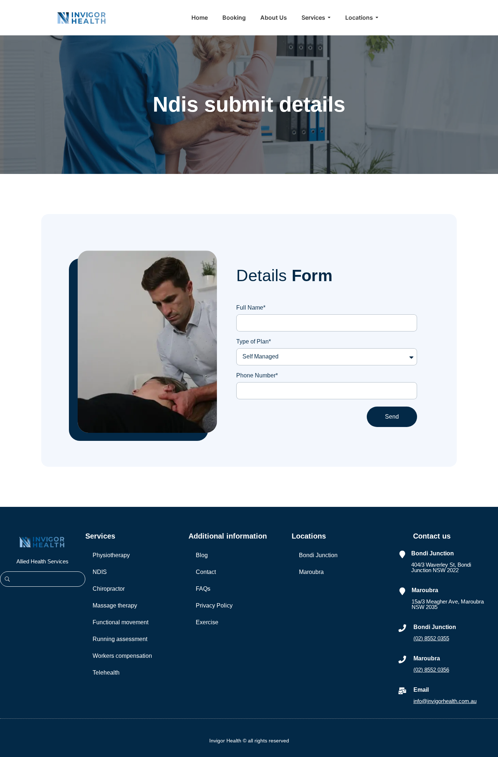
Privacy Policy (214, 605)
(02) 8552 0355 (431, 638)
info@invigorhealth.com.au (444, 701)
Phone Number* (257, 375)
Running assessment (120, 639)
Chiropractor (109, 589)
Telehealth (106, 672)
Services (100, 536)
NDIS (100, 572)
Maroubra (311, 572)
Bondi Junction (318, 555)
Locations (309, 536)
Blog (202, 555)
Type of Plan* (253, 342)
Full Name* (250, 308)
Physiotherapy (111, 555)
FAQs (203, 589)
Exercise (207, 622)
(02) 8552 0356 (431, 670)
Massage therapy (115, 605)
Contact (206, 572)
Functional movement (120, 622)
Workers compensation (122, 656)
